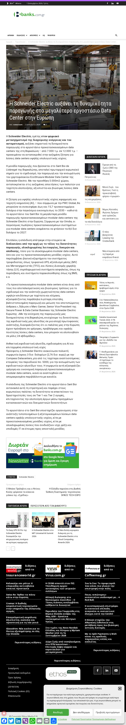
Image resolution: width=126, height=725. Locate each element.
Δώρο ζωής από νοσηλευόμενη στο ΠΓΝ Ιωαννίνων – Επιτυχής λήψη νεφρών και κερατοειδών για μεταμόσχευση (62, 646)
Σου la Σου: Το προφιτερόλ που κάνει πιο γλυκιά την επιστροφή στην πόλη (100, 586)
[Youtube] (117, 3)
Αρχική (9, 42)
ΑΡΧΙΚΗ (11, 35)
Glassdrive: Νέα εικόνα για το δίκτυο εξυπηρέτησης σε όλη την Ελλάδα (22, 631)
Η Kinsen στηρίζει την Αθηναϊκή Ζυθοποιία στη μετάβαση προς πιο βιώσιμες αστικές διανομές (102, 623)
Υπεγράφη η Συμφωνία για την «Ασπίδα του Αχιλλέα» (109, 340)
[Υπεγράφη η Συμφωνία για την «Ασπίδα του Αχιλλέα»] (91, 340)
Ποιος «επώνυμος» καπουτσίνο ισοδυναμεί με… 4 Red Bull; (102, 597)
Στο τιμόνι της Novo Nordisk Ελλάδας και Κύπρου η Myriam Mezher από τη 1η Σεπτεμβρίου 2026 (62, 631)
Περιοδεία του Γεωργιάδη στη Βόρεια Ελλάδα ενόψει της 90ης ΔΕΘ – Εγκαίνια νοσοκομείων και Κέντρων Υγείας (62, 616)
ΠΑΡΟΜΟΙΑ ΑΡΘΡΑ (17, 506)
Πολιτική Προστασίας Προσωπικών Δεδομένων (94, 719)
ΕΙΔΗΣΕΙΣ (21, 35)
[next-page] (13, 548)
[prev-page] (8, 548)
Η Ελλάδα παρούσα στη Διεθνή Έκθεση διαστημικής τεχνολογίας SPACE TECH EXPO (63, 492)
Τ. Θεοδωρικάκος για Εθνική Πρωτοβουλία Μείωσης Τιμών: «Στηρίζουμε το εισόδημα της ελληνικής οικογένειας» (108, 360)
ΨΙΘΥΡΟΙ (51, 35)
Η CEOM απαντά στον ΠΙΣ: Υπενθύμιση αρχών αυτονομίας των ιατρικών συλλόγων (60, 587)
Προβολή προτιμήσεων (108, 712)
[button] (119, 688)
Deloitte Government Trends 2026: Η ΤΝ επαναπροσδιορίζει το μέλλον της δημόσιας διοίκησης (109, 322)
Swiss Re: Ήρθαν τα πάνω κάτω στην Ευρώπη (20, 596)
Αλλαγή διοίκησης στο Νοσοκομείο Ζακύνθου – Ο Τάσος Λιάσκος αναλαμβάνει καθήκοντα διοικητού (62, 601)
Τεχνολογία (20, 42)
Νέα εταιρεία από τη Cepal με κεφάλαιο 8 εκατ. (110, 254)
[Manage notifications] (4, 713)
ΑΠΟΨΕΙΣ (34, 35)
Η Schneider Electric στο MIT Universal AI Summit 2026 (43, 533)
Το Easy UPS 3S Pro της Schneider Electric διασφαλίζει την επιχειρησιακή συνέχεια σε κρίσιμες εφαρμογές (17, 536)
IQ (44, 35)
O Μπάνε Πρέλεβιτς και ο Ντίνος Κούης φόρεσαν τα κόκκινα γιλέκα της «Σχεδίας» (23, 492)
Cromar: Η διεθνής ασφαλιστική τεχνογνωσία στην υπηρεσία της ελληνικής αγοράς (23, 607)
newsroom (17, 124)
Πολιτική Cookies (59, 719)
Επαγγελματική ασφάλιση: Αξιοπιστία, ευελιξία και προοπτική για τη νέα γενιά (22, 620)
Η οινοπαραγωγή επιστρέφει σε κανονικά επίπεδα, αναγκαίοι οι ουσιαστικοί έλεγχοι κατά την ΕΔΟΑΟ (101, 609)
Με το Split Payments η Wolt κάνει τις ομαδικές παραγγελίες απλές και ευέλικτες (101, 637)
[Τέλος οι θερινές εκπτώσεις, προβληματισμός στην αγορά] (91, 285)
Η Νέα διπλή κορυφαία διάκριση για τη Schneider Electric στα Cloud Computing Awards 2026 (68, 536)
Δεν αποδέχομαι (81, 712)
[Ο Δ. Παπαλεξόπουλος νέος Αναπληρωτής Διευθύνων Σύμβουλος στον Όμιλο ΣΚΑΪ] (91, 303)
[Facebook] (107, 3)
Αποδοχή (58, 712)
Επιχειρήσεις (12, 526)
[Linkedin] (112, 3)
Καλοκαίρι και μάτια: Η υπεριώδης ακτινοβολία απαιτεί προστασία (20, 586)
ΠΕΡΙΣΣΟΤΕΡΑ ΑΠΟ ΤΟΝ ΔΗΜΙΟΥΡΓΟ (49, 506)
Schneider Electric (26, 477)
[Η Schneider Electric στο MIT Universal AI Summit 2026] (43, 520)
